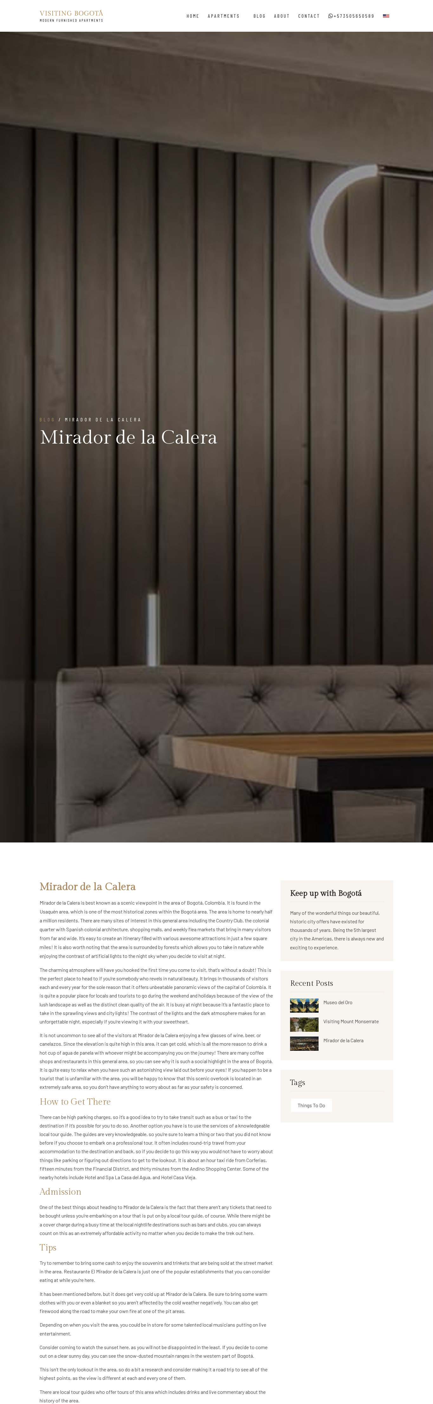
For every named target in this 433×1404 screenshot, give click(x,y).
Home (193, 16)
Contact (309, 16)
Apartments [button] (225, 16)
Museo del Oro (337, 1002)
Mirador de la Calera (60, 903)
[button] (386, 16)
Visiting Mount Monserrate (351, 1021)
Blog (260, 16)
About (282, 16)
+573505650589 (354, 16)
